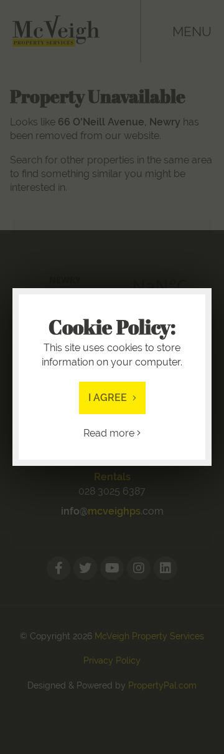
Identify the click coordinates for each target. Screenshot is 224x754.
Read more (110, 433)
